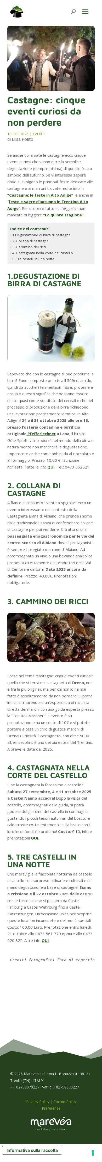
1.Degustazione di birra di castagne (41, 235)
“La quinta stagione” (63, 214)
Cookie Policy (64, 1101)
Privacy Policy (37, 1101)
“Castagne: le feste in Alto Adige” (40, 195)
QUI (51, 467)
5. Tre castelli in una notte (33, 259)
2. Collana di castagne (30, 241)
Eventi (39, 133)
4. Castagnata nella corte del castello (42, 253)
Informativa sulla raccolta (32, 1150)
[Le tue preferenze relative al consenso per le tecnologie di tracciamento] (93, 1153)
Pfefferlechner (41, 433)
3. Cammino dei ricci (29, 247)
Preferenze (51, 1108)
